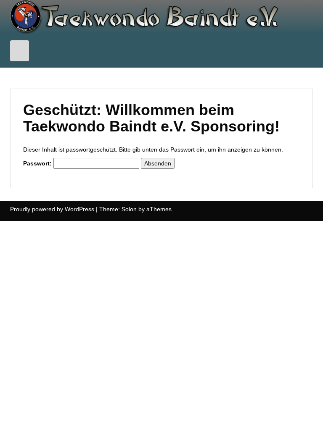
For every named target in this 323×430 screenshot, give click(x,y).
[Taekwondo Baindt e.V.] (161, 16)
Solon (129, 209)
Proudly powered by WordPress (52, 209)
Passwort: (38, 163)
